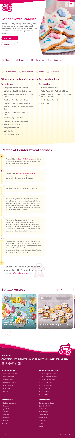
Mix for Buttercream (45, 385)
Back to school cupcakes (9, 374)
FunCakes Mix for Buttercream (25, 173)
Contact (41, 423)
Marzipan (4, 423)
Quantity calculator (45, 406)
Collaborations (43, 409)
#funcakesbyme (20, 273)
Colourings (5, 417)
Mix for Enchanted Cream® (48, 377)
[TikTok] (16, 363)
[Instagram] (3, 363)
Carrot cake (5, 391)
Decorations (5, 412)
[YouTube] (12, 363)
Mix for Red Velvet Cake (47, 379)
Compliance (21, 434)
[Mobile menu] (71, 4)
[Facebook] (6, 363)
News (41, 426)
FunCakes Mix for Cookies (24, 159)
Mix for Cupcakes (44, 391)
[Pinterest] (9, 363)
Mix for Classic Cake (45, 382)
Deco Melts (5, 414)
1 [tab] (55, 48)
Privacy (3, 434)
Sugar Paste (5, 409)
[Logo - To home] (65, 350)
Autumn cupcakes (7, 385)
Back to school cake (7, 377)
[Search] (66, 4)
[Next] (9, 333)
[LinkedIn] (19, 363)
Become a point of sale (46, 403)
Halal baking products (8, 403)
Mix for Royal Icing (45, 388)
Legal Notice (12, 434)
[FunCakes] (7, 6)
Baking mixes (5, 406)
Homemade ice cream (8, 382)
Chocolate (4, 420)
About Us (42, 420)
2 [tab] (57, 48)
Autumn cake (5, 388)
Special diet (43, 417)
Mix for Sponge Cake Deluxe (48, 374)
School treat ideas (7, 379)
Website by (67, 434)
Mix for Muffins (43, 394)
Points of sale (43, 414)
